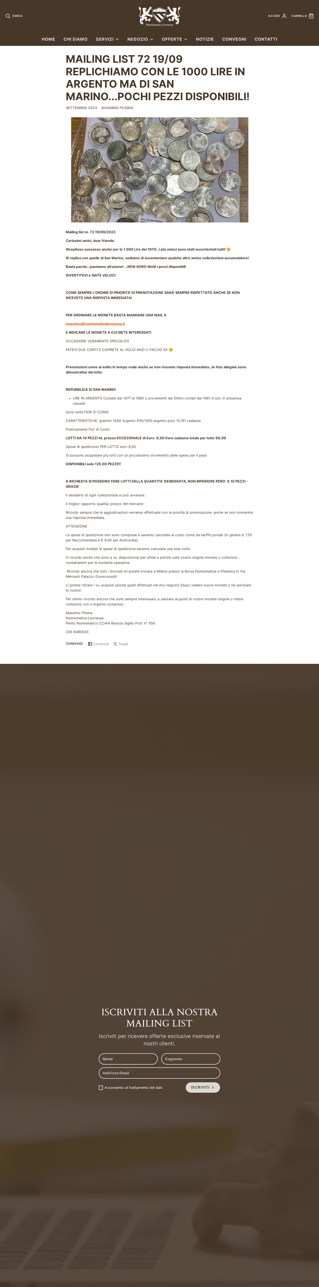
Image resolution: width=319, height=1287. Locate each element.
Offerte (172, 39)
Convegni (234, 39)
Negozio (137, 39)
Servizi (105, 39)
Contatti (266, 39)
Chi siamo (76, 39)
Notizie (205, 39)
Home (48, 39)
